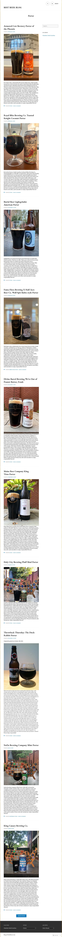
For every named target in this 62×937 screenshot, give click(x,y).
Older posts (21, 915)
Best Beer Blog (13, 7)
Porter (11, 105)
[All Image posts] (4, 105)
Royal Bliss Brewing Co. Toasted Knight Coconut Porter (19, 117)
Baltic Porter (12, 369)
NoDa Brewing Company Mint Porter (21, 745)
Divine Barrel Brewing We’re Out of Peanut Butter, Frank (20, 380)
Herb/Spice (12, 816)
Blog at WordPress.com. (9, 934)
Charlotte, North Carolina (49, 35)
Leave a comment (17, 105)
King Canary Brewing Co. (16, 825)
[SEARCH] (48, 3)
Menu (56, 3)
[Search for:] (50, 26)
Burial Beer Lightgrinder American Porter (15, 203)
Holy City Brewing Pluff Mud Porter (21, 562)
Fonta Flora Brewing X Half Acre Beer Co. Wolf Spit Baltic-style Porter (21, 291)
